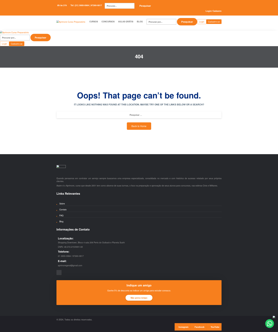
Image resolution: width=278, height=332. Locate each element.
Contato (63, 209)
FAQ (61, 215)
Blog (61, 221)
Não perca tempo (139, 297)
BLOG (140, 21)
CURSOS (93, 21)
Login (208, 10)
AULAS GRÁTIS (125, 21)
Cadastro (217, 10)
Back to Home (139, 126)
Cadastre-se (214, 21)
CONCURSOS (108, 21)
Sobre (62, 203)
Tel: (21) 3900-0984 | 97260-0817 (86, 5)
